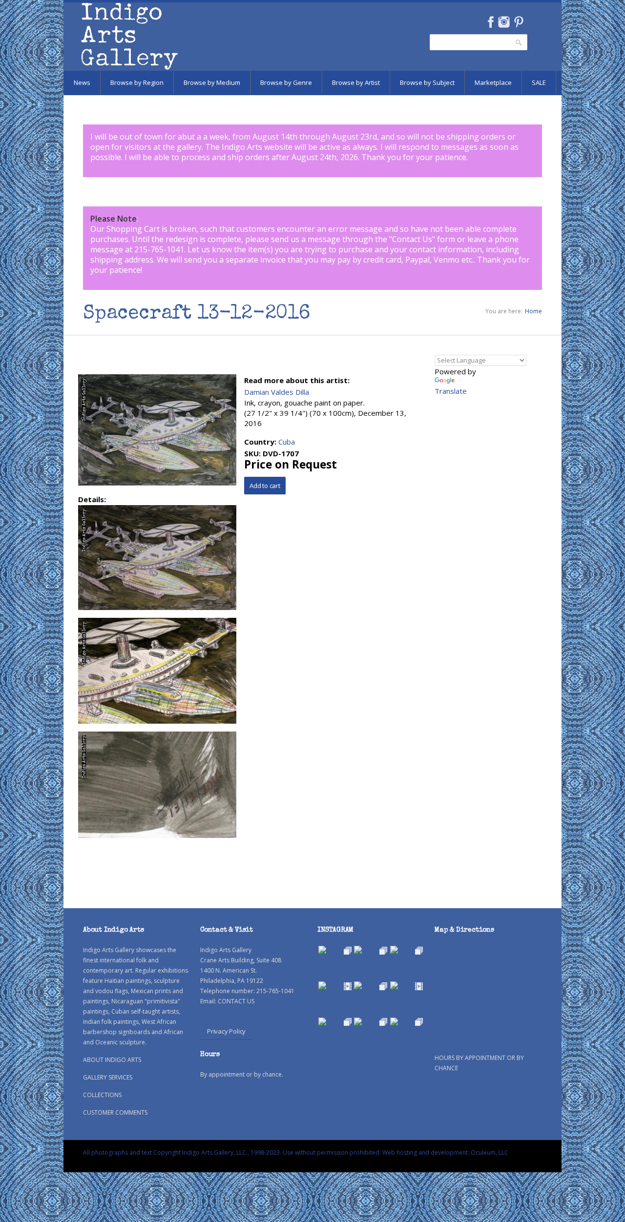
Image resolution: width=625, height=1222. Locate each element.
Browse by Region (137, 82)
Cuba (286, 442)
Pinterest (518, 22)
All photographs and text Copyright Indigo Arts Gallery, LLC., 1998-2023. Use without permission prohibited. (232, 1152)
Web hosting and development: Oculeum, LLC (445, 1152)
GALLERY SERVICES (107, 1077)
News (82, 82)
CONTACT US (236, 1001)
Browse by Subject (427, 82)
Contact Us (412, 239)
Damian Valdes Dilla (276, 392)
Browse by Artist (356, 82)
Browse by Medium (212, 82)
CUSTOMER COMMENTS (115, 1112)
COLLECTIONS (102, 1095)
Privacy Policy (226, 1031)
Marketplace (493, 82)
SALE (539, 82)
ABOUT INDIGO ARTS (112, 1060)
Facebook (490, 22)
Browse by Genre (286, 82)
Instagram (503, 22)
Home (533, 311)
